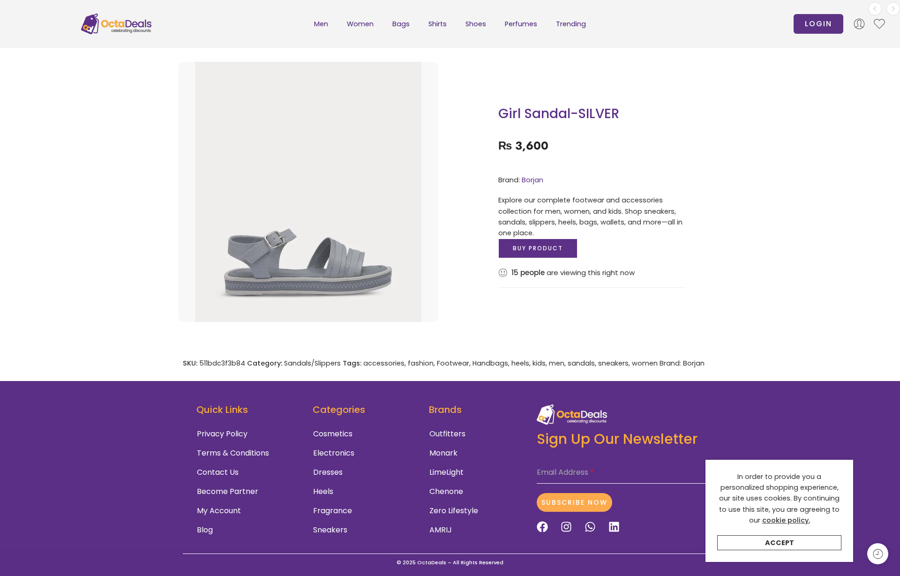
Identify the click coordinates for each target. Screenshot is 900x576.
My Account (219, 510)
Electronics (333, 453)
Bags (401, 24)
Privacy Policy (222, 433)
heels (520, 363)
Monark (443, 453)
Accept (779, 542)
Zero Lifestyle (453, 510)
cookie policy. (786, 520)
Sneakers (330, 529)
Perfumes (521, 24)
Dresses (328, 472)
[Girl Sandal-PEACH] (875, 8)
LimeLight (446, 472)
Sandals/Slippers (312, 363)
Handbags (490, 363)
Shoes (475, 24)
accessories (384, 363)
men (556, 363)
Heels (323, 491)
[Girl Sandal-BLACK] (893, 8)
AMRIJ (440, 529)
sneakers (613, 363)
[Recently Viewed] (877, 553)
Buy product (538, 248)
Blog (205, 529)
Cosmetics (332, 433)
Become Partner (227, 491)
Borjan (532, 180)
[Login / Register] (859, 23)
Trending (571, 24)
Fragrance (332, 510)
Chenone (446, 491)
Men (321, 24)
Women (360, 24)
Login (818, 23)
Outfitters (447, 433)
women (645, 363)
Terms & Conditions (233, 453)
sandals (581, 363)
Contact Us (218, 472)
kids (539, 363)
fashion (421, 363)
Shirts (437, 24)
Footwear (453, 363)
